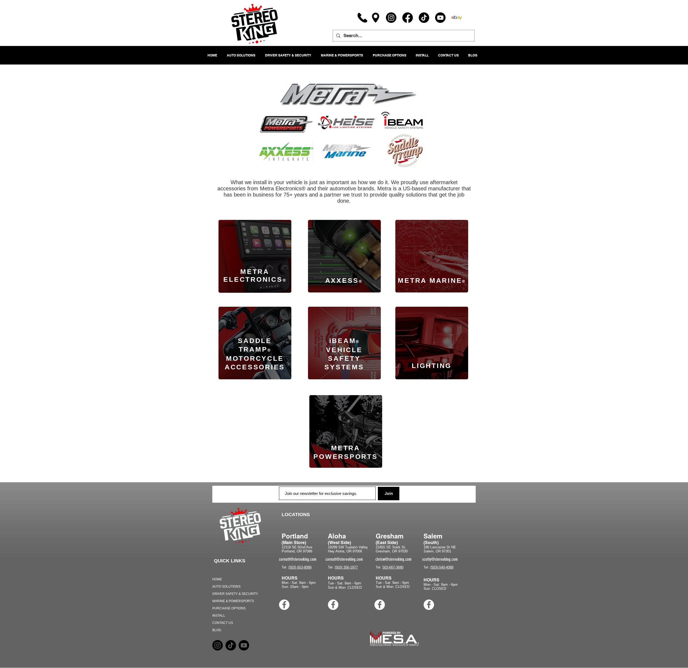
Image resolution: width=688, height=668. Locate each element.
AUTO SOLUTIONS (226, 586)
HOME (217, 579)
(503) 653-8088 (299, 567)
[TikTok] (424, 17)
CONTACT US (222, 623)
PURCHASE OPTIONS (229, 608)
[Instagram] (391, 17)
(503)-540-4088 (441, 567)
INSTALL (218, 615)
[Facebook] (407, 17)
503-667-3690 (392, 567)
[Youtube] (440, 17)
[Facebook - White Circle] (284, 604)
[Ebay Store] (457, 17)
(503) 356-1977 (346, 567)
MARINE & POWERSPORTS (233, 601)
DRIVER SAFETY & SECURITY (235, 594)
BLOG (216, 630)
